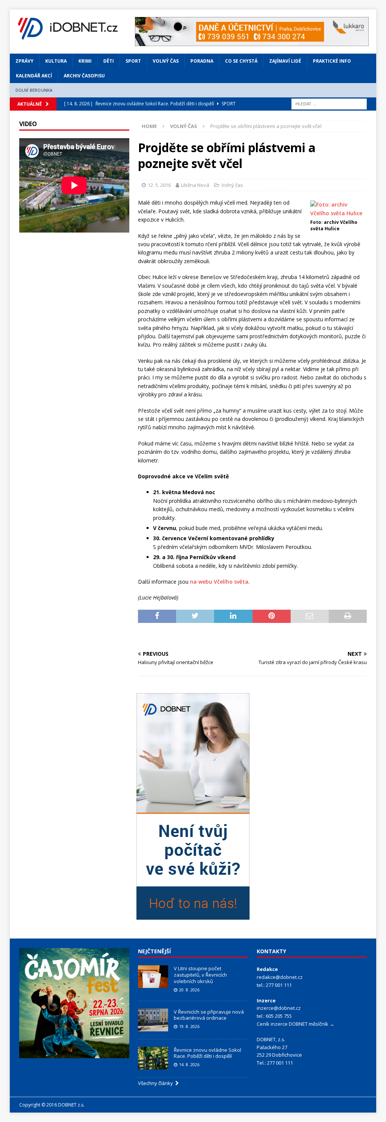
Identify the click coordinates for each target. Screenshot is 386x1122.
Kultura (56, 61)
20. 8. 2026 (189, 990)
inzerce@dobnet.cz (279, 1008)
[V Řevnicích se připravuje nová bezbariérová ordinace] (153, 1020)
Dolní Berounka (34, 90)
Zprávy (24, 61)
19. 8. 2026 (189, 1026)
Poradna (201, 61)
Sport (133, 61)
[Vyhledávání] (329, 103)
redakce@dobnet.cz (280, 977)
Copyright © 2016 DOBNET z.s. (51, 1105)
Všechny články (156, 1083)
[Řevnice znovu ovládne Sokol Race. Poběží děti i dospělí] (153, 1058)
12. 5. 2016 (159, 185)
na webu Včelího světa (219, 581)
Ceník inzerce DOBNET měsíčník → (295, 1023)
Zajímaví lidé (285, 61)
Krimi (85, 61)
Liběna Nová (195, 185)
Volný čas (166, 61)
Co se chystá (241, 61)
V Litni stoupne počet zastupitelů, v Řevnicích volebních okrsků (200, 975)
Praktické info (332, 61)
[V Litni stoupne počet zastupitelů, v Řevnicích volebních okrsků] (153, 976)
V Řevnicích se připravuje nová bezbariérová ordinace (209, 1015)
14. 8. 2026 (189, 1064)
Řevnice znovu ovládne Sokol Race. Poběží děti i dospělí (207, 1053)
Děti (108, 61)
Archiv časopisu (84, 75)
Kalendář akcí (34, 75)
